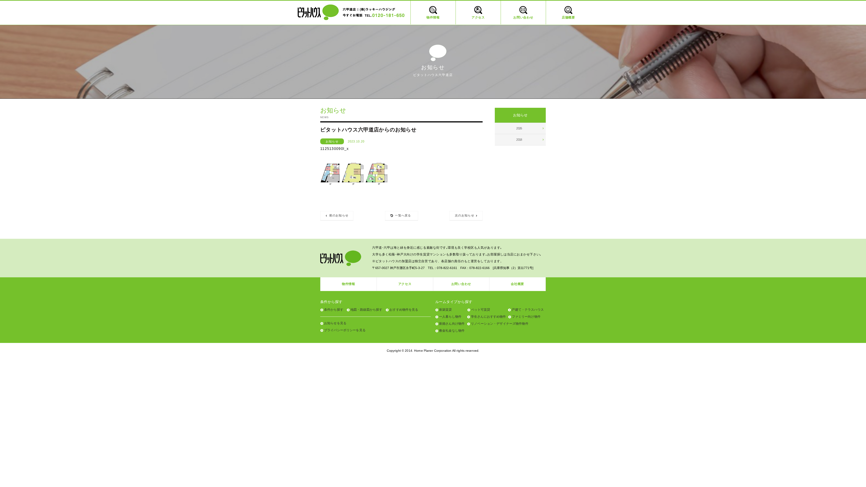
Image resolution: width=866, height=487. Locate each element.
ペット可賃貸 (480, 309)
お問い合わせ (461, 284)
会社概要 (517, 284)
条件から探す (333, 309)
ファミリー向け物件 (526, 316)
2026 (519, 128)
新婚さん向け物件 (452, 323)
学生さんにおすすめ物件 (488, 316)
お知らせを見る (335, 323)
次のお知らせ (464, 215)
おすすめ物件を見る (403, 309)
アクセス (405, 284)
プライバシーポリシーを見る (345, 330)
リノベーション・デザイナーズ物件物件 (499, 323)
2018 (519, 139)
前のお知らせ (339, 215)
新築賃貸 (445, 309)
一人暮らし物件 (450, 316)
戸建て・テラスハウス (528, 309)
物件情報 (348, 284)
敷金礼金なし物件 (452, 330)
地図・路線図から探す (366, 309)
